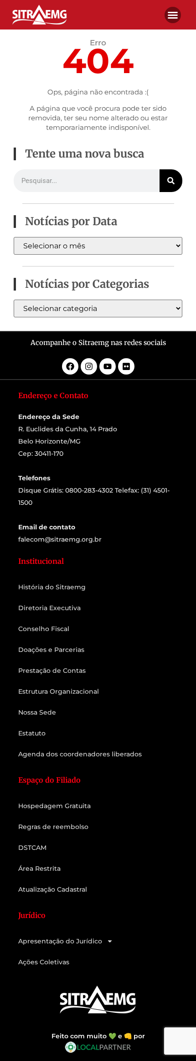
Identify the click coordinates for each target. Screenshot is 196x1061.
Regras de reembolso (53, 827)
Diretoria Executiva (49, 608)
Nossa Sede (37, 712)
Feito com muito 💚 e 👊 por (98, 1036)
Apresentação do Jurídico (60, 941)
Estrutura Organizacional (58, 691)
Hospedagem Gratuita (54, 806)
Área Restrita (39, 868)
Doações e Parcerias (51, 650)
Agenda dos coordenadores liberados (80, 754)
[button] (173, 15)
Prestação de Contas (52, 670)
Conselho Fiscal (43, 629)
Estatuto (32, 733)
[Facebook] (70, 366)
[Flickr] (126, 366)
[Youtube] (107, 366)
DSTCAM (32, 848)
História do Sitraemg (52, 587)
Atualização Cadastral (52, 889)
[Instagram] (89, 366)
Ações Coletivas (43, 962)
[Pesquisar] (171, 180)
